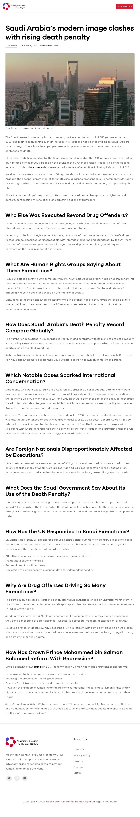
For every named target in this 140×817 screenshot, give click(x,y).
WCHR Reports (125, 6)
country (38, 167)
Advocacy (11, 46)
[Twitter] (9, 778)
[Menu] (135, 6)
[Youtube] (25, 778)
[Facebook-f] (17, 778)
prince (38, 666)
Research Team (50, 46)
